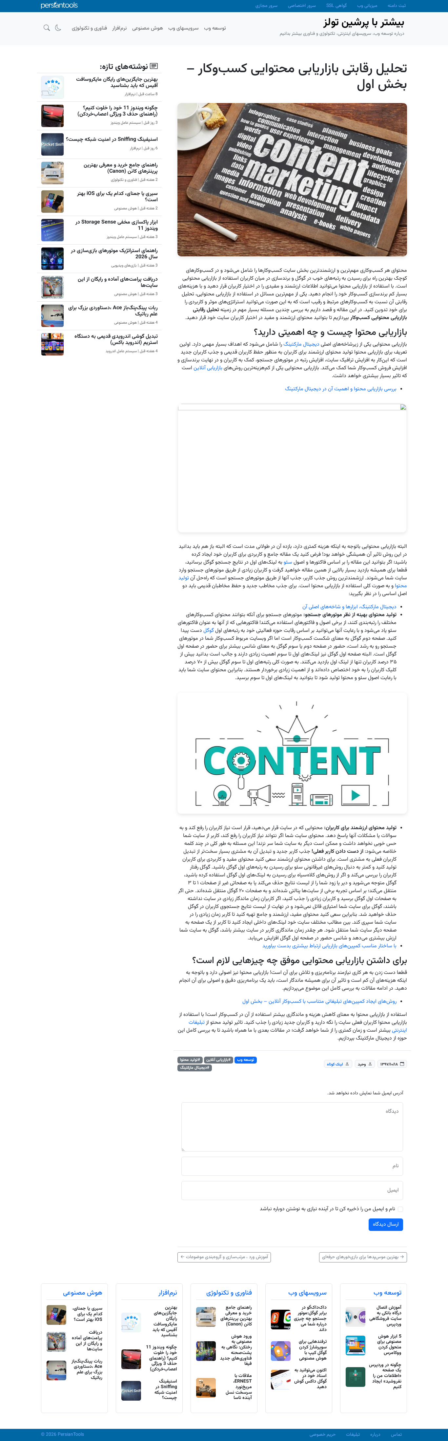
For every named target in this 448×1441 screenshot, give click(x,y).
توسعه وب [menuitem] (215, 28)
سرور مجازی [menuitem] (266, 6)
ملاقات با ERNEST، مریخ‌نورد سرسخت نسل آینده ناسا (239, 1387)
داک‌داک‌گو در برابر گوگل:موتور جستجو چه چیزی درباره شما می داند (310, 1318)
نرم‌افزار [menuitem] (119, 28)
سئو (288, 562)
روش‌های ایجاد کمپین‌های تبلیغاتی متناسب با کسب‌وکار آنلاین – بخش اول (319, 1002)
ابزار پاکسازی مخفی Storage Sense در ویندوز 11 (116, 225)
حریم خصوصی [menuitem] (323, 1434)
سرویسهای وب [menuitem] (183, 28)
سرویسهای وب (307, 1293)
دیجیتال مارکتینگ (301, 344)
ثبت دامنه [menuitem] (397, 6)
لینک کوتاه (335, 1064)
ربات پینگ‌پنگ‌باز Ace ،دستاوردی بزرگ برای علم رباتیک (113, 311)
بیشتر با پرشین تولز (363, 22)
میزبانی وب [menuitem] (367, 6)
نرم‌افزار (167, 1293)
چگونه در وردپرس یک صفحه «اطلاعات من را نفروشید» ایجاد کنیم (385, 1376)
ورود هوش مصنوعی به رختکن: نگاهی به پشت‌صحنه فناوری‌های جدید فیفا (236, 1350)
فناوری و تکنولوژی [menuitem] (89, 28)
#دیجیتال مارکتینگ (194, 1068)
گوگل (208, 631)
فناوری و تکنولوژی (229, 1293)
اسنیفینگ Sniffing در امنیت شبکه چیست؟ (112, 140)
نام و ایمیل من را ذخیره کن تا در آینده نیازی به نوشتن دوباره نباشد (327, 1209)
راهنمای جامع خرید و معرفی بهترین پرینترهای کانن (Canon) (121, 168)
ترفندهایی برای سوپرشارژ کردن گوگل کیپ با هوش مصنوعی (313, 1350)
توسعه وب (245, 1060)
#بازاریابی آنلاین (218, 1060)
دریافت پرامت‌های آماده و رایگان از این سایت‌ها (118, 282)
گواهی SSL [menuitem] (336, 6)
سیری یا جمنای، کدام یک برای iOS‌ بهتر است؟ (117, 197)
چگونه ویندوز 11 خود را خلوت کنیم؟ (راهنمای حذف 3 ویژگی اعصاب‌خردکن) (117, 111)
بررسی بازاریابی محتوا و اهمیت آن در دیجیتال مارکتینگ (341, 389)
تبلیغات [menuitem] (353, 1434)
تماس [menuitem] (396, 1434)
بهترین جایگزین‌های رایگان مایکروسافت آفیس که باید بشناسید (117, 82)
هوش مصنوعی (82, 1293)
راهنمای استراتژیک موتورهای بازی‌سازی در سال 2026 (114, 254)
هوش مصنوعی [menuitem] (147, 28)
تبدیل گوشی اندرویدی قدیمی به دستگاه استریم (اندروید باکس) (116, 340)
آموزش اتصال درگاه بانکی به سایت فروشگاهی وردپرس (385, 1316)
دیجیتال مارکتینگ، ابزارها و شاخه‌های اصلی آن (349, 607)
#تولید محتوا (190, 1060)
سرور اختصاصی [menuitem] (302, 6)
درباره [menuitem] (375, 1434)
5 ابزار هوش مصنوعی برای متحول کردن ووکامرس (389, 1345)
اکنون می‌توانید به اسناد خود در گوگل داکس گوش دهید (310, 1378)
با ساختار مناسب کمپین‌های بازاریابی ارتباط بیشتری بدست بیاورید (329, 946)
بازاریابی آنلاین (207, 368)
